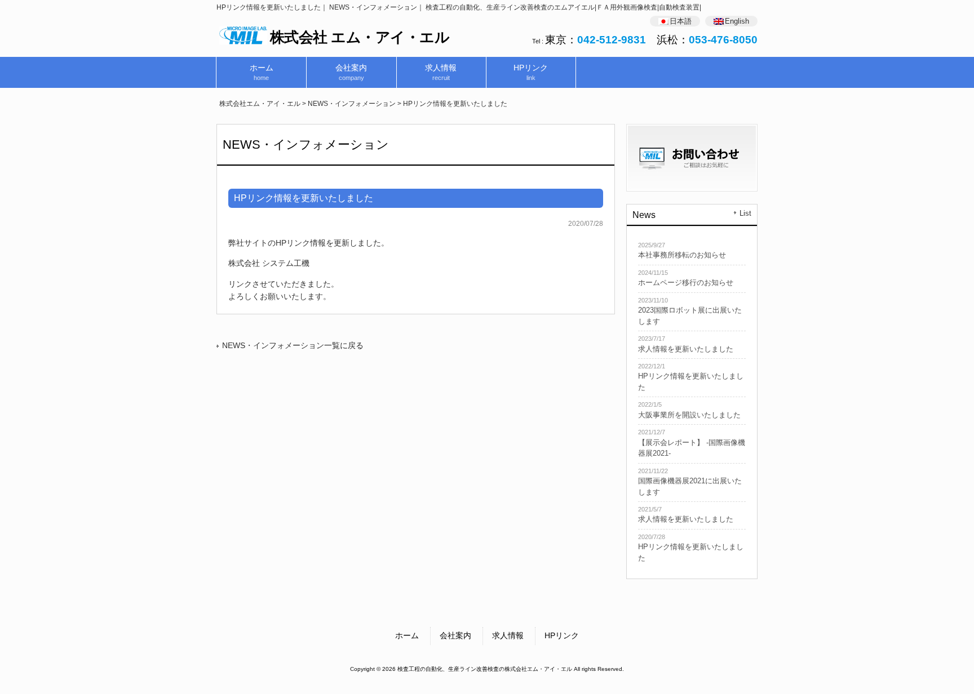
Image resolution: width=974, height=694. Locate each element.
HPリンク (561, 635)
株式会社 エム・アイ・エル (359, 37)
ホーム (407, 635)
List (745, 213)
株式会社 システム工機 (268, 263)
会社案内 (455, 635)
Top (947, 667)
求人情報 (508, 635)
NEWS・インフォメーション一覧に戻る (293, 345)
